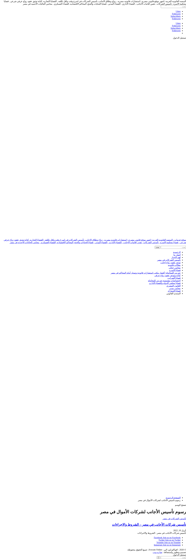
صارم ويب (157, 552)
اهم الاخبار (176, 257)
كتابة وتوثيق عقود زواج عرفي (167, 275)
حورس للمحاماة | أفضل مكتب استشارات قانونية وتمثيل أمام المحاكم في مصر (146, 273)
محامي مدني (175, 288)
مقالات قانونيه (174, 265)
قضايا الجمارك (174, 291)
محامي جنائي (175, 268)
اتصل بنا (177, 255)
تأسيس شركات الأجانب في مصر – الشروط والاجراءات (149, 524)
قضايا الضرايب (174, 278)
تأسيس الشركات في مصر (169, 260)
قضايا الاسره (175, 270)
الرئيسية (177, 252)
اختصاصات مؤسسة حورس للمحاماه (164, 280)
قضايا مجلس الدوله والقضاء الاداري (165, 283)
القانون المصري (173, 286)
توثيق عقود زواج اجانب (170, 262)
